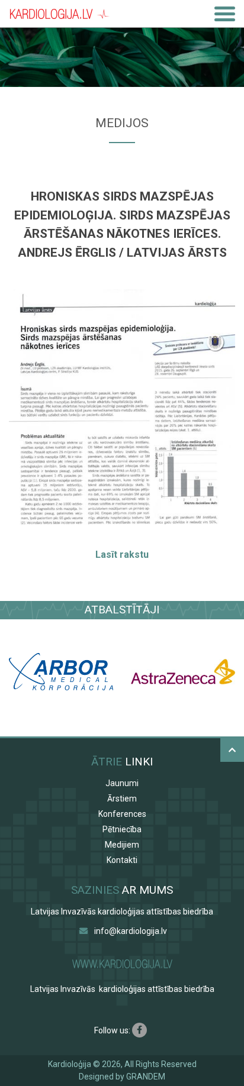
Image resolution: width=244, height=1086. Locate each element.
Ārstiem (122, 798)
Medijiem (122, 844)
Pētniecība (122, 829)
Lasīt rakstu (122, 554)
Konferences (122, 814)
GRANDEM (145, 1076)
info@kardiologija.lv (130, 931)
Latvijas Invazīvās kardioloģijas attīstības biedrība (122, 911)
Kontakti (122, 860)
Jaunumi (122, 783)
